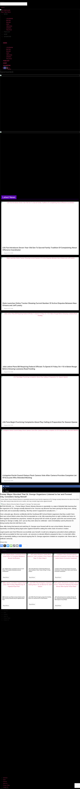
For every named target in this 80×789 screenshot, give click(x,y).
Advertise (6, 610)
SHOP (5, 34)
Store (5, 612)
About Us (6, 616)
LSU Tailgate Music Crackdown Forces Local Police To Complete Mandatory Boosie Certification (13, 570)
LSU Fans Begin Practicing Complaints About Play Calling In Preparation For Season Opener (40, 422)
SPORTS (8, 28)
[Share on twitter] (4, 574)
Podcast (5, 614)
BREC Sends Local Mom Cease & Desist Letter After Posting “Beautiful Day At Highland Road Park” (13, 598)
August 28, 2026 (8, 425)
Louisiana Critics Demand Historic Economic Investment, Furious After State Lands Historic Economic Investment (66, 570)
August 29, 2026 (8, 253)
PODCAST (7, 32)
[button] (1, 40)
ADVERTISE (7, 36)
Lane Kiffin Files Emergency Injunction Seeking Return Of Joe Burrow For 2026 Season (39, 597)
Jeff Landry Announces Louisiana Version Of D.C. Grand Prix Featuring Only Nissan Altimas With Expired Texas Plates (65, 598)
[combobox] (13, 4)
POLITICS (9, 30)
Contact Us (6, 620)
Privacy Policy (7, 618)
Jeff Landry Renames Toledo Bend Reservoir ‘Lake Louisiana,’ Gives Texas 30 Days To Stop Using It (39, 570)
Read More (6, 577)
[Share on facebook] (3, 574)
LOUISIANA (9, 18)
